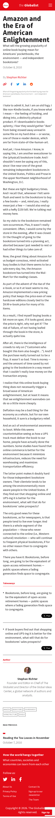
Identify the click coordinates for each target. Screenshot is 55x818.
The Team (34, 799)
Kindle (22, 714)
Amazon (7, 709)
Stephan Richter (16, 77)
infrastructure (10, 714)
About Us (7, 786)
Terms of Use (9, 796)
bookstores (17, 709)
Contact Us (34, 786)
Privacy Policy (10, 791)
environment (30, 709)
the (28, 5)
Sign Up (46, 812)
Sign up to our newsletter (36, 793)
